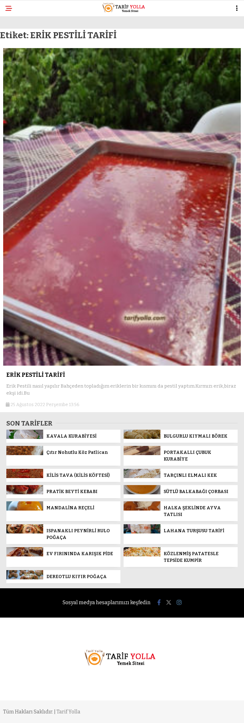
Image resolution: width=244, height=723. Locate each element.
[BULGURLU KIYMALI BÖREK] (142, 437)
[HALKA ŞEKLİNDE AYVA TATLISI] (142, 509)
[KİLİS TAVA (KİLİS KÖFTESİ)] (24, 476)
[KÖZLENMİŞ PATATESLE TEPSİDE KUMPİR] (142, 555)
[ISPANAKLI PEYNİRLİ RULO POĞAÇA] (24, 532)
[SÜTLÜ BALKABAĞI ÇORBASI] (142, 493)
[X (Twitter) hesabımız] (169, 602)
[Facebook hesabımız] (159, 602)
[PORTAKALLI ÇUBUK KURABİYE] (142, 453)
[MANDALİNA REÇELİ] (24, 509)
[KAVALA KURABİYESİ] (24, 437)
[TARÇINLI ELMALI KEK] (142, 476)
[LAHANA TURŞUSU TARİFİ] (142, 532)
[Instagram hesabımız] (179, 602)
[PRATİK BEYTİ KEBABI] (24, 493)
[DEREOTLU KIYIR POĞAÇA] (24, 578)
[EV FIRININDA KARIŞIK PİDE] (24, 555)
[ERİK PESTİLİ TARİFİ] (122, 364)
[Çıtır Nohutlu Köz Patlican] (24, 453)
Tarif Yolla (68, 712)
